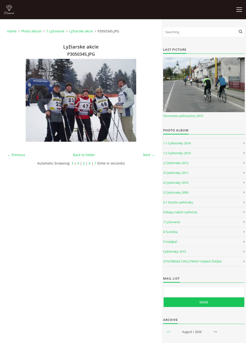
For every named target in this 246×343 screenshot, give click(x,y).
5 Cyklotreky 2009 (175, 192)
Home (12, 31)
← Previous (16, 155)
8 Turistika (170, 232)
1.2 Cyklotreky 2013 (177, 153)
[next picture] (146, 100)
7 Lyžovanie (55, 31)
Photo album (31, 31)
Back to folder (84, 155)
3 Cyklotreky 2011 (175, 173)
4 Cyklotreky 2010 (175, 182)
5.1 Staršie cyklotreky (178, 202)
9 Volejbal (170, 241)
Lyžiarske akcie (81, 31)
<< (168, 332)
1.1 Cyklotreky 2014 (177, 143)
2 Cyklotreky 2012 (175, 163)
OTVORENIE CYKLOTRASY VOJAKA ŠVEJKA (192, 261)
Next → (149, 155)
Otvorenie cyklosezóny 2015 (183, 116)
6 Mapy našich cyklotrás (180, 212)
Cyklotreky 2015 (174, 251)
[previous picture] (15, 100)
